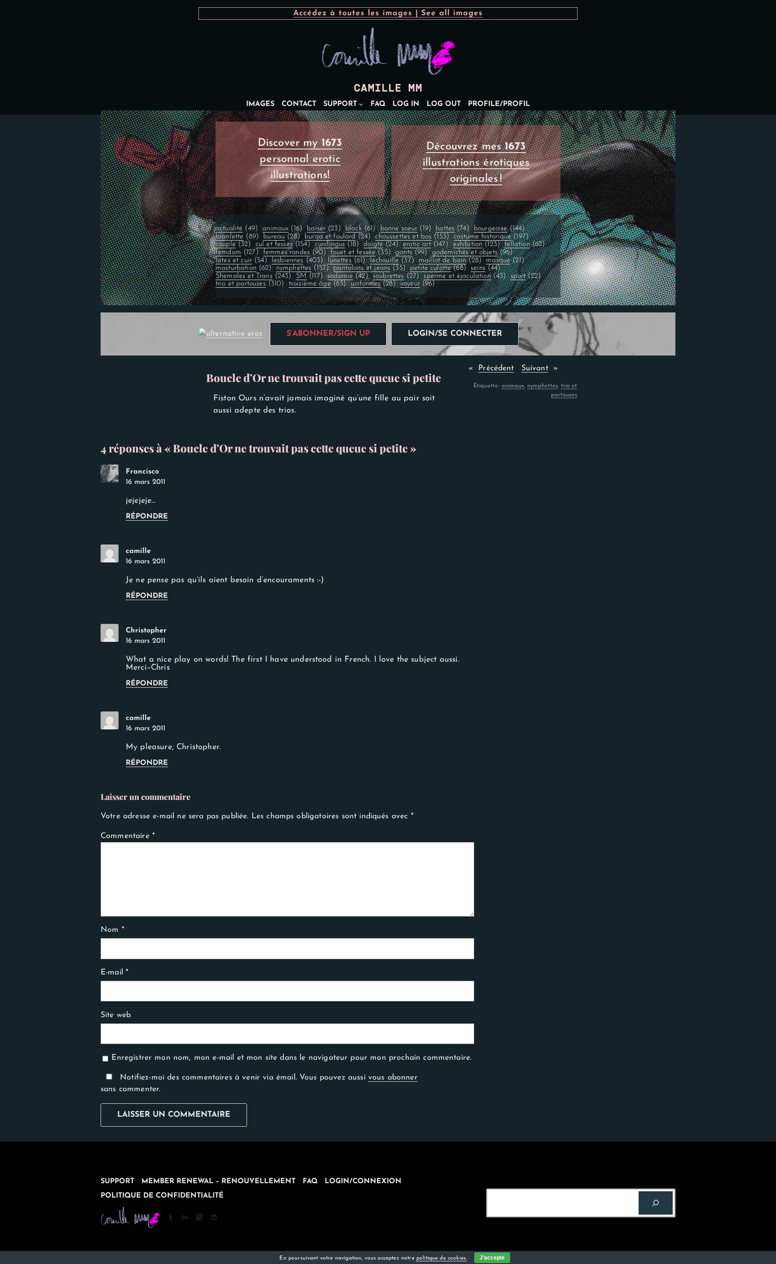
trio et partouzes (250, 283)
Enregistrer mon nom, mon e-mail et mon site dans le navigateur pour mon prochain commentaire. (291, 1058)
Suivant (534, 368)
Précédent (496, 368)
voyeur (417, 283)
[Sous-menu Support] (361, 104)
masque (505, 260)
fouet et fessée (361, 252)
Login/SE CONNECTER (455, 334)
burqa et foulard (337, 236)
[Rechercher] (656, 1203)
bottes (452, 228)
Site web (116, 1015)
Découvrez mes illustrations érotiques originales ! (476, 162)
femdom (237, 252)
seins (485, 268)
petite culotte (438, 268)
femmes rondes (294, 252)
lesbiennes (297, 260)
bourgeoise (499, 228)
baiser (324, 228)
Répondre (147, 516)
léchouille (392, 260)
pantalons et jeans (369, 268)
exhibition (476, 244)
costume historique (491, 236)
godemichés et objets (472, 252)
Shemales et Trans (253, 276)
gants (411, 252)
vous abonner (393, 1077)
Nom (112, 930)
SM (309, 276)
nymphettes (302, 268)
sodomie (347, 276)
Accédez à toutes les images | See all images (388, 13)
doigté (380, 244)
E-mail (114, 972)
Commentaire (128, 836)
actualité (237, 228)
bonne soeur (405, 228)
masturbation (244, 268)
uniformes (373, 283)
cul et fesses (283, 244)
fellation (524, 244)
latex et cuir (241, 260)
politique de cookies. (441, 1258)
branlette (237, 236)
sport (526, 276)
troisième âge (317, 283)
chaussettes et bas (412, 236)
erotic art (425, 244)
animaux (282, 228)
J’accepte (492, 1258)
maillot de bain (450, 260)
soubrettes (396, 276)
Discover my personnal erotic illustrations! (300, 159)
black (360, 228)
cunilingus (337, 244)
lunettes (347, 260)
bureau (281, 236)
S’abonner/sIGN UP (328, 334)
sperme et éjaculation (464, 276)
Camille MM (388, 88)
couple (233, 244)
